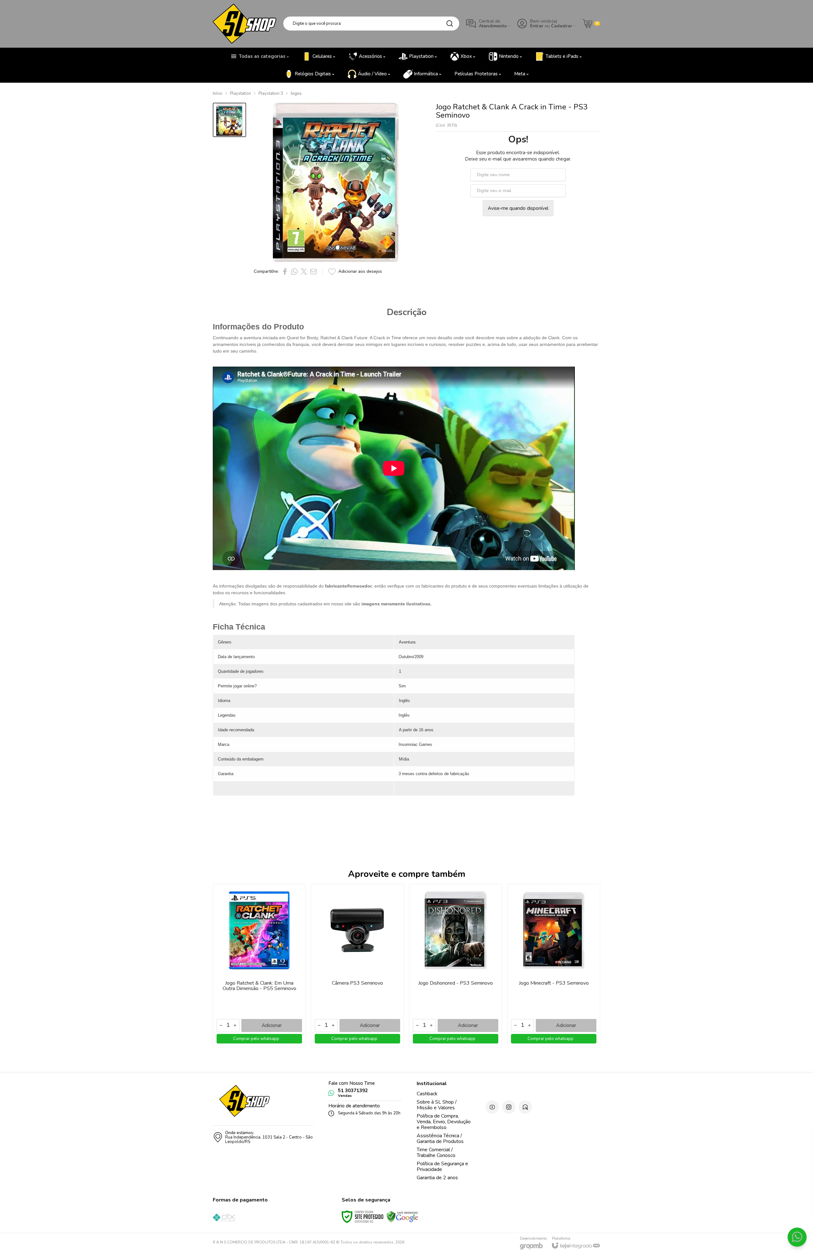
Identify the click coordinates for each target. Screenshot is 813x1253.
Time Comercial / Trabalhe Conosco (436, 1152)
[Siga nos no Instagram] (508, 1107)
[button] (229, 120)
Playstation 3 (271, 93)
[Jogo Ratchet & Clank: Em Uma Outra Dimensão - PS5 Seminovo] (259, 965)
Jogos (296, 93)
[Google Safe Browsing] (402, 1216)
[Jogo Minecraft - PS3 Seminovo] (553, 965)
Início (217, 93)
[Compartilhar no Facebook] (285, 271)
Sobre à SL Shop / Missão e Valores (437, 1104)
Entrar (536, 26)
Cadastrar (561, 26)
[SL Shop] (244, 24)
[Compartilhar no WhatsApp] (294, 271)
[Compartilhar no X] (304, 271)
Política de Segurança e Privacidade (442, 1166)
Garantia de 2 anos (437, 1177)
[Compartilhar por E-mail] (313, 271)
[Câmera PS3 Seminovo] (357, 965)
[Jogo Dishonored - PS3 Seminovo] (455, 965)
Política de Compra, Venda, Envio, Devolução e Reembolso (444, 1121)
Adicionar (272, 1025)
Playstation (240, 93)
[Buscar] (449, 24)
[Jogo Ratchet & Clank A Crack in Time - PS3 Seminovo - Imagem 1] (229, 120)
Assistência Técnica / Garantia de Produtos (440, 1138)
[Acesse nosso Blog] (525, 1107)
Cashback (427, 1093)
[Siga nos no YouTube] (492, 1107)
